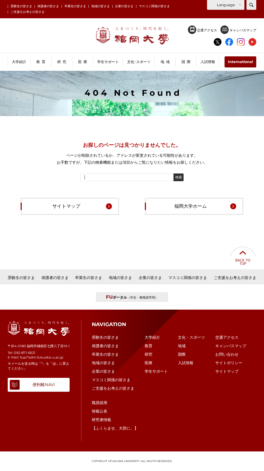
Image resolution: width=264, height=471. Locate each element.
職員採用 (99, 402)
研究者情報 (101, 419)
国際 (182, 354)
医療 (148, 362)
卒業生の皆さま (75, 6)
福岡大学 (132, 36)
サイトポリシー (228, 362)
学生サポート (156, 371)
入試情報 (185, 362)
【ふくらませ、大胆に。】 (115, 428)
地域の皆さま (100, 6)
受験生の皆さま (21, 6)
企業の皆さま (124, 6)
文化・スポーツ (191, 337)
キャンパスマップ (242, 30)
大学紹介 (152, 337)
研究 (148, 354)
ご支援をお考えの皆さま (28, 12)
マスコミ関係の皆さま (154, 6)
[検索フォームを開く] (251, 5)
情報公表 (99, 411)
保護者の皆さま (48, 6)
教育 (148, 345)
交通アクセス (206, 30)
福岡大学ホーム (190, 206)
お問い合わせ (226, 354)
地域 (182, 345)
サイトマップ (66, 206)
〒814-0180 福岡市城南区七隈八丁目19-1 (39, 346)
